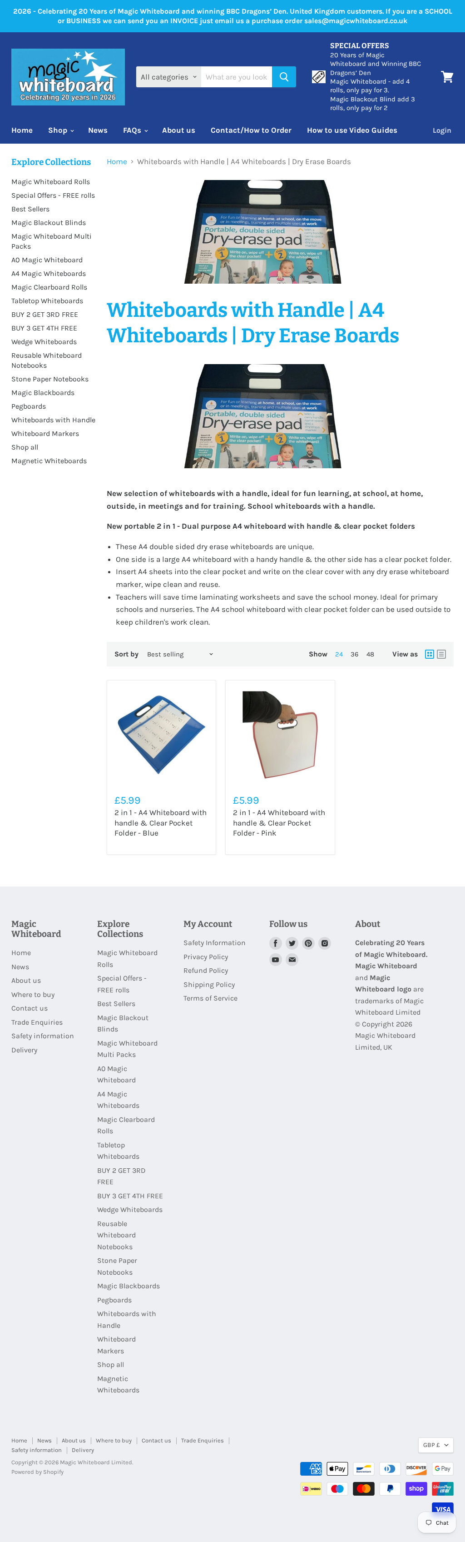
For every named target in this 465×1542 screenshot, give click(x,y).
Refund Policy (205, 970)
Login (442, 130)
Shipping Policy (209, 984)
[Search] (284, 76)
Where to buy (32, 994)
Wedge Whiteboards (44, 341)
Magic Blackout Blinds (48, 222)
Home (22, 130)
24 (339, 654)
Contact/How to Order (251, 130)
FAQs (133, 130)
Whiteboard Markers (45, 433)
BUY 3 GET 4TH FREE (44, 328)
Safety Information (214, 942)
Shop (58, 130)
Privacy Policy (205, 956)
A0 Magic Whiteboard (47, 259)
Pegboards (28, 406)
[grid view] (429, 654)
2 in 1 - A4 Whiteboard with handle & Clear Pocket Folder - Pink (279, 822)
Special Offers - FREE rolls (53, 195)
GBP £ (431, 1444)
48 (370, 654)
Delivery (24, 1050)
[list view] (441, 654)
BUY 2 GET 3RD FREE (44, 314)
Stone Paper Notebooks (50, 379)
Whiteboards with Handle (53, 420)
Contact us (29, 1008)
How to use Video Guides (352, 130)
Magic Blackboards (42, 392)
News (98, 130)
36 (355, 654)
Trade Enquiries (37, 1022)
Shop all (24, 447)
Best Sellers (30, 209)
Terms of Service (210, 998)
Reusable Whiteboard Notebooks (116, 1235)
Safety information (42, 1035)
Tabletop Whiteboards (47, 300)
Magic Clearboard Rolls (49, 287)
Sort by (126, 654)
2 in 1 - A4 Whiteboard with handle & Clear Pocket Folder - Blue (160, 822)
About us (178, 130)
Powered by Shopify (37, 1471)
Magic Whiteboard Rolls (50, 181)
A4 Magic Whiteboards (48, 273)
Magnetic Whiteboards (49, 460)
